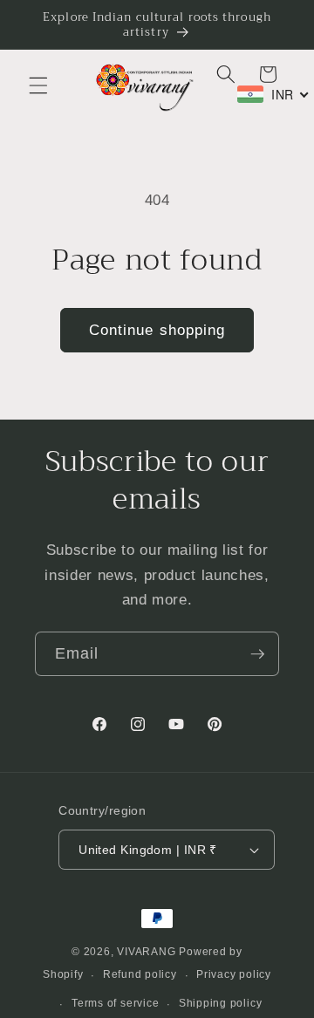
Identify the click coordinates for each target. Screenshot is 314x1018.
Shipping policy (221, 1003)
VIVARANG (146, 952)
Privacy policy (233, 974)
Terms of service (115, 1003)
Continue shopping (157, 330)
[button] (38, 85)
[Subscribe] (257, 654)
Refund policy (140, 974)
